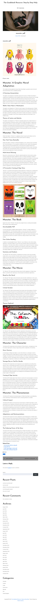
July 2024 (4, 555)
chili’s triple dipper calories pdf (10, 448)
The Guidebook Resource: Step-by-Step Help (20, 3)
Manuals (4, 589)
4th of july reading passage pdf (10, 449)
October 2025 (5, 527)
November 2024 (6, 547)
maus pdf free (7, 446)
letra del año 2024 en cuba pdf (10, 445)
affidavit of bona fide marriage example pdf (11, 487)
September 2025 (6, 529)
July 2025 (4, 533)
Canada (4, 583)
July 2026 (4, 509)
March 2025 (5, 541)
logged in (9, 467)
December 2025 (6, 523)
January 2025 (5, 543)
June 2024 (5, 557)
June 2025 (5, 535)
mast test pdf (5, 485)
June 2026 (5, 511)
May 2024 (5, 559)
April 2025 (5, 539)
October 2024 (5, 549)
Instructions (5, 587)
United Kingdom (6, 593)
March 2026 (5, 517)
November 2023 (6, 571)
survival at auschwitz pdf (7, 483)
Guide (4, 585)
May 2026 (5, 513)
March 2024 (5, 563)
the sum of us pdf (6, 491)
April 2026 (5, 515)
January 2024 (5, 567)
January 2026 (5, 521)
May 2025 (5, 537)
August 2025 (5, 531)
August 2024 (5, 553)
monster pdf (7, 41)
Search (4, 472)
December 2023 (6, 569)
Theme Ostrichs (20, 600)
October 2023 (5, 573)
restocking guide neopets (8, 489)
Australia (4, 581)
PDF (4, 454)
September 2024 (6, 551)
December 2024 (6, 545)
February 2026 (5, 519)
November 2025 (6, 525)
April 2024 (5, 561)
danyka (5, 452)
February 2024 (5, 565)
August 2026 (5, 507)
